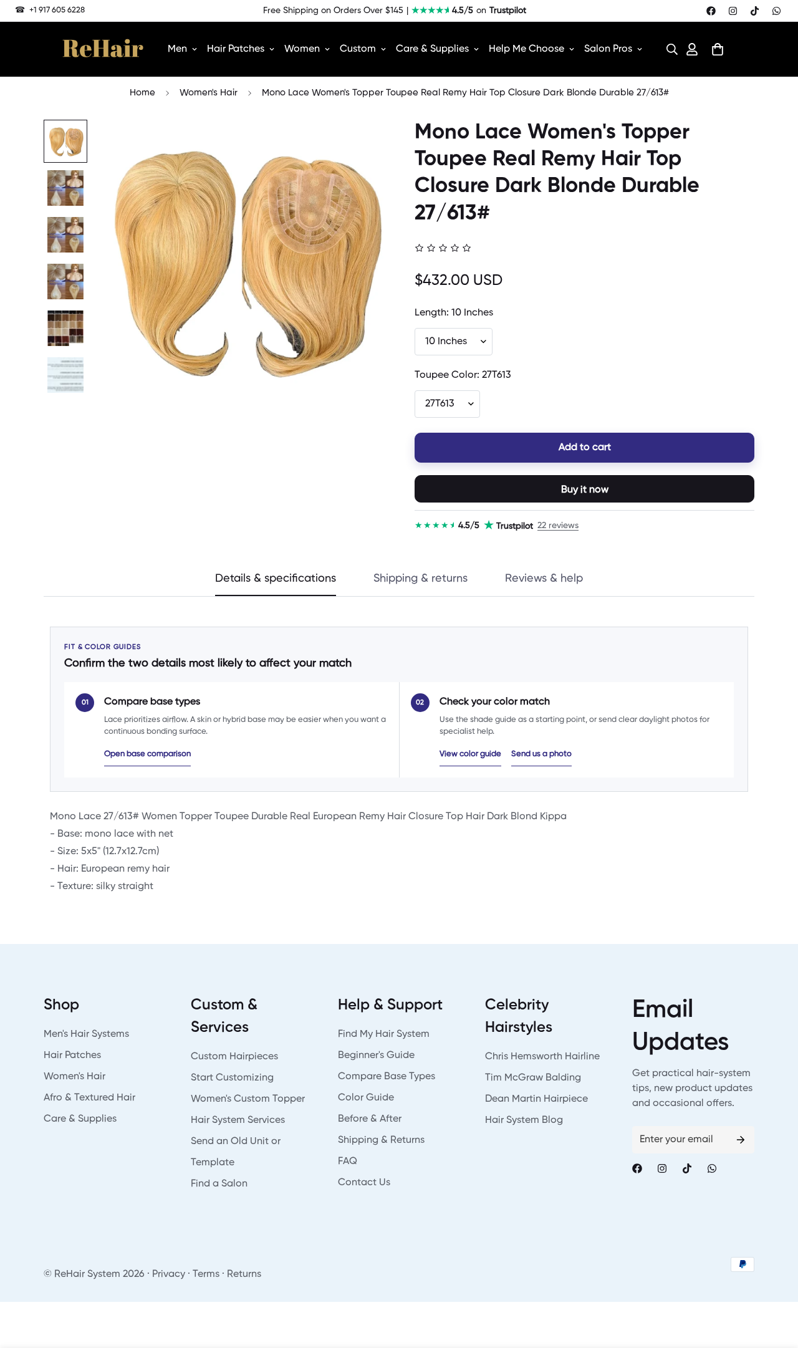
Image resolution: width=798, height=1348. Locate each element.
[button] (668, 49)
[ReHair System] (102, 49)
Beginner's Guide (376, 1056)
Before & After (369, 1119)
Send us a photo (541, 754)
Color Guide (366, 1098)
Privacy (168, 1274)
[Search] (668, 49)
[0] (717, 49)
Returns (244, 1274)
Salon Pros (608, 49)
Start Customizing (232, 1078)
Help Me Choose (526, 49)
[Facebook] (711, 10)
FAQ (347, 1162)
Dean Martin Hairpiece (536, 1099)
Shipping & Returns (381, 1140)
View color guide (470, 754)
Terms (206, 1274)
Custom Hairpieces (234, 1057)
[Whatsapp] (776, 10)
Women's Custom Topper (248, 1099)
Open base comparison (147, 754)
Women (302, 49)
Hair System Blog (524, 1120)
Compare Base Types (386, 1077)
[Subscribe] (740, 1139)
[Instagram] (732, 10)
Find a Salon (219, 1184)
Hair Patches (235, 49)
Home (142, 92)
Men (177, 49)
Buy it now (584, 490)
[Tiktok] (754, 10)
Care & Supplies (432, 49)
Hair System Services (238, 1120)
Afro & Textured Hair (89, 1098)
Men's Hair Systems (86, 1034)
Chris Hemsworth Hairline (542, 1057)
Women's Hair (209, 92)
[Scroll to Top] (773, 1280)
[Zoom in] (357, 146)
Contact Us (364, 1183)
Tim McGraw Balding (533, 1078)
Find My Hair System (384, 1034)
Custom (358, 49)
